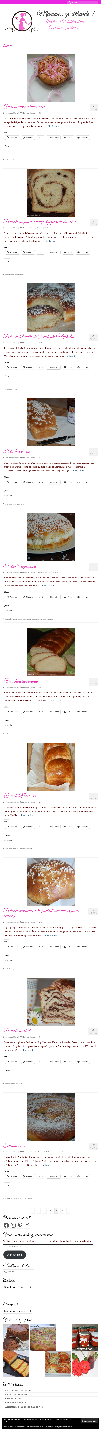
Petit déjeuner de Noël (15, 1402)
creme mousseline (22, 619)
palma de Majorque (21, 1198)
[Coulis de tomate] (85, 1337)
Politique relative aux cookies (63, 1427)
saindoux (29, 1198)
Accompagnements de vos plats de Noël (24, 1406)
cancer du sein (13, 159)
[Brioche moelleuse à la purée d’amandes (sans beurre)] (51, 881)
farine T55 (16, 848)
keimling (11, 969)
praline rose (30, 159)
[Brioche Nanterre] (51, 766)
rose (34, 159)
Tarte (50, 572)
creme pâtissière (21, 159)
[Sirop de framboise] (85, 1364)
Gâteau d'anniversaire (36, 1152)
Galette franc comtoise (16, 1394)
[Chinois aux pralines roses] (51, 77)
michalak (15, 389)
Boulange (33, 113)
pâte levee (21, 1083)
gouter (11, 504)
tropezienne (50, 619)
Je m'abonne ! (14, 1254)
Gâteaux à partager (42, 572)
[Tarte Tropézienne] (51, 537)
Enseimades (12, 1198)
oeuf (30, 848)
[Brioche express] (51, 422)
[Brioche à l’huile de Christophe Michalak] (51, 307)
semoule (11, 734)
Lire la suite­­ (53, 126)
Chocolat (39, 228)
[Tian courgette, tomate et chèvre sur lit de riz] (58, 1364)
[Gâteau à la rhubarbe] (43, 1337)
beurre (6, 848)
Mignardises (55, 1152)
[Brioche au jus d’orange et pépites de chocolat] (51, 192)
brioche (7, 159)
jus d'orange (12, 274)
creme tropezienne (32, 619)
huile (10, 389)
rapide (22, 504)
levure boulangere (24, 848)
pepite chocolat (20, 274)
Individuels (47, 1152)
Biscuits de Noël (13, 1398)
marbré (16, 1083)
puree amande (18, 969)
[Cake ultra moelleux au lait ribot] (16, 1364)
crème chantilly (13, 619)
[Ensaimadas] (51, 1116)
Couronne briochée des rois (18, 1390)
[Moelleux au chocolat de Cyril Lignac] (16, 1337)
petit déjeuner (17, 504)
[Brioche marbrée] (51, 1001)
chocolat (11, 1083)
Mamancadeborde (12, 113)
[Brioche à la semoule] (51, 651)
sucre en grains (42, 619)
